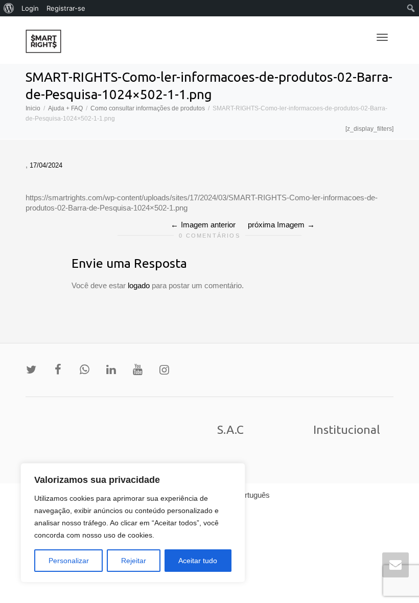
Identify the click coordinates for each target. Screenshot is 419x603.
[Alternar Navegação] (382, 37)
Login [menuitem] (30, 8)
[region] (132, 523)
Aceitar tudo (197, 560)
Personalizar (69, 560)
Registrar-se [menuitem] (65, 8)
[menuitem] (9, 8)
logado (140, 285)
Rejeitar (133, 560)
